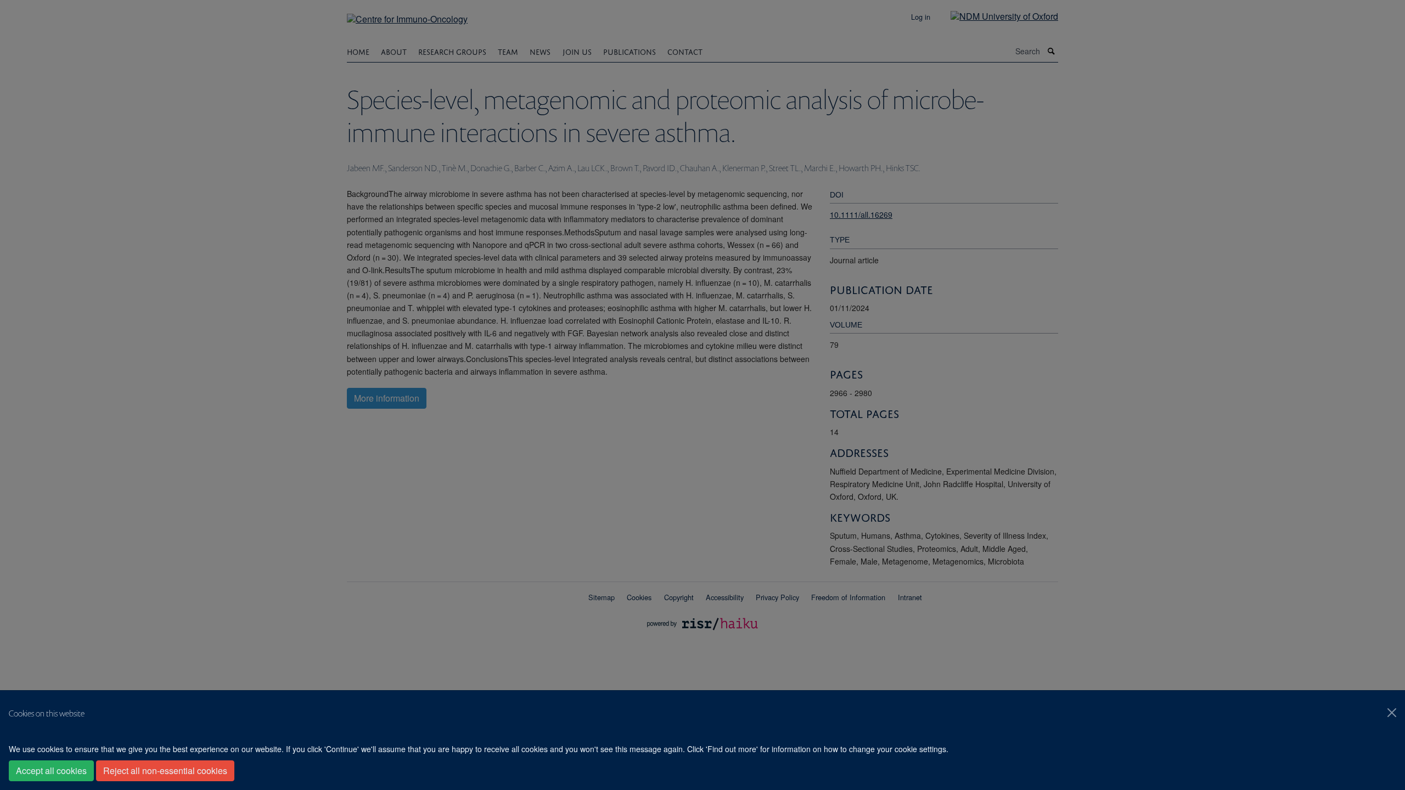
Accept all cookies (51, 770)
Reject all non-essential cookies (165, 770)
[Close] (1392, 712)
